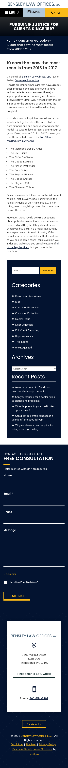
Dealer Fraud (22, 318)
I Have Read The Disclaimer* (23, 582)
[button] (11, 11)
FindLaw (34, 754)
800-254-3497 (39, 698)
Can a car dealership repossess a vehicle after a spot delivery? (32, 417)
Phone (7, 512)
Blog (17, 301)
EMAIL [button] (35, 12)
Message (9, 530)
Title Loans (21, 341)
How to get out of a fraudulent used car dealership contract (31, 389)
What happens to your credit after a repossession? (33, 408)
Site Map (31, 744)
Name (7, 475)
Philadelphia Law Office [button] (34, 674)
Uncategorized (23, 347)
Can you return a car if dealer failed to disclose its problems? (33, 398)
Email (8, 493)
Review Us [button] (34, 724)
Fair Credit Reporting (27, 330)
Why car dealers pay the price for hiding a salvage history (32, 427)
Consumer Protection (27, 80)
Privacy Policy (47, 744)
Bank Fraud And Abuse (28, 296)
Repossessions (24, 336)
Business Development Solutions (32, 749)
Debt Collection (24, 324)
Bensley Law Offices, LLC (36, 76)
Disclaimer (9, 574)
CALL (58, 13)
